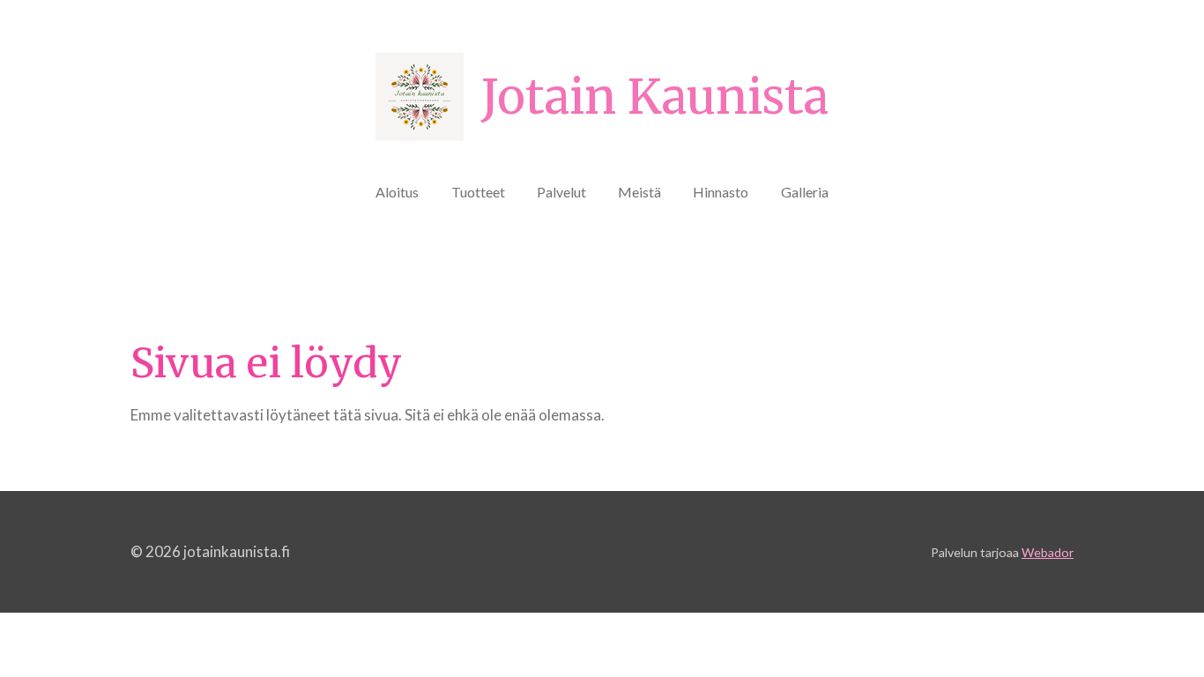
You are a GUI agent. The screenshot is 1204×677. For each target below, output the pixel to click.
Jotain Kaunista (655, 97)
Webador (1048, 552)
